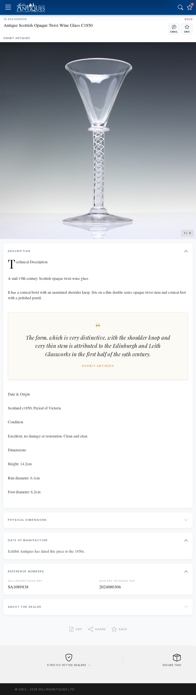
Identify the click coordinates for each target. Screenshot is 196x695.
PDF (79, 629)
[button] (174, 28)
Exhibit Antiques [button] (17, 38)
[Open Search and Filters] (180, 7)
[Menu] (8, 7)
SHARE (100, 629)
